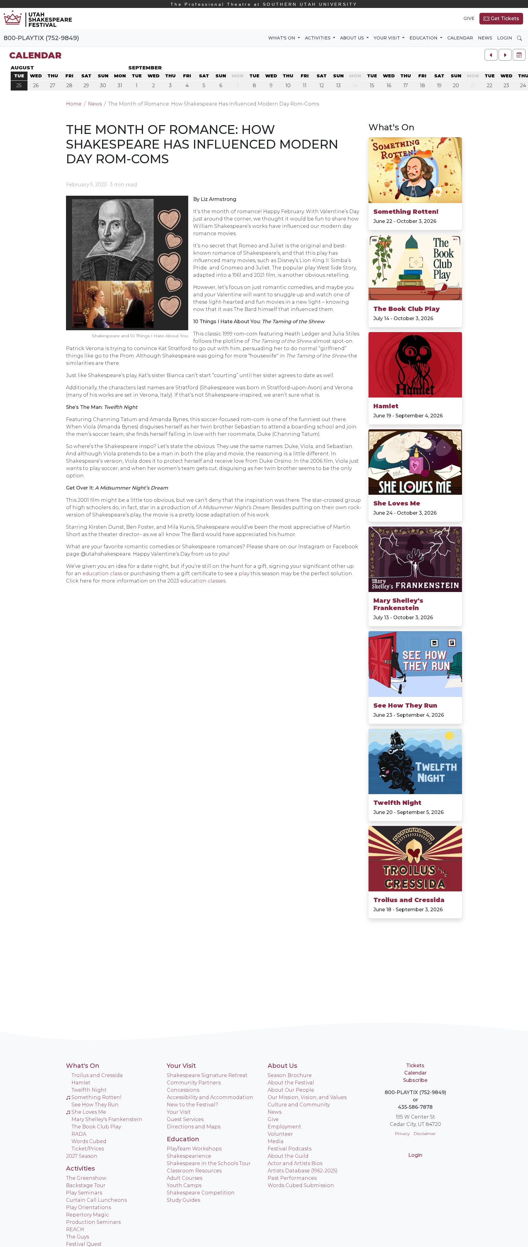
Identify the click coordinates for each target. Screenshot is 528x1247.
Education (183, 1139)
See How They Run (405, 705)
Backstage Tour (85, 1185)
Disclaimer (424, 1133)
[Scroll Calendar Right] (505, 55)
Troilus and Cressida (409, 900)
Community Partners (194, 1083)
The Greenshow (86, 1178)
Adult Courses (184, 1178)
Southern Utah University (264, 4)
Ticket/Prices (88, 1149)
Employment (284, 1127)
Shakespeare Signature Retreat (207, 1075)
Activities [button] (318, 38)
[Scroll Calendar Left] (491, 55)
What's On (391, 127)
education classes (203, 581)
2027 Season (81, 1156)
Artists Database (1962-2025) (303, 1171)
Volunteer (280, 1134)
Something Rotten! (405, 211)
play (244, 573)
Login (504, 38)
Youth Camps (184, 1185)
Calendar (460, 38)
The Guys (77, 1237)
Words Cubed (89, 1141)
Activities (80, 1168)
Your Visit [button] (387, 38)
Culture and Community (299, 1105)
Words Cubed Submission (301, 1185)
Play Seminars (84, 1193)
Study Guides (183, 1200)
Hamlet (385, 406)
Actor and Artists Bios (295, 1163)
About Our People (291, 1090)
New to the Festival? (192, 1105)
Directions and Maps (193, 1127)
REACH (75, 1229)
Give (469, 18)
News (485, 38)
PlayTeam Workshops (194, 1149)
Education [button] (424, 38)
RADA (79, 1134)
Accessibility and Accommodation (210, 1097)
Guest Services (185, 1119)
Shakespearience (189, 1156)
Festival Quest (84, 1244)
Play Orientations (88, 1207)
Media (276, 1141)
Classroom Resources (194, 1171)
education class (102, 573)
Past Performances (292, 1178)
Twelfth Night (397, 802)
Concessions (183, 1090)
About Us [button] (352, 38)
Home (74, 104)
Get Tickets (504, 18)
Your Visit (181, 1065)
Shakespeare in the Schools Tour (209, 1163)
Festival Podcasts (289, 1149)
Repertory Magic (87, 1215)
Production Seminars (93, 1222)
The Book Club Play (406, 309)
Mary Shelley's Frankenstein (398, 604)
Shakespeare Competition (201, 1193)
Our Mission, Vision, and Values (307, 1097)
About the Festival (291, 1083)
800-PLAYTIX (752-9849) (41, 38)
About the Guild (288, 1156)
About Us (282, 1065)
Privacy (402, 1133)
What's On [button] (282, 38)
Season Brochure (290, 1075)
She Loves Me (396, 503)
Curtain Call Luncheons (96, 1200)
